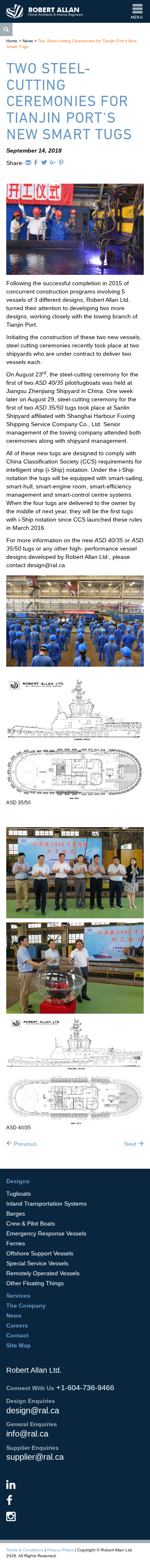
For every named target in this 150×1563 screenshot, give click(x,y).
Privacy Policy (60, 1550)
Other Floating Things (35, 1283)
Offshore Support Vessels (39, 1253)
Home (12, 41)
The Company (26, 1305)
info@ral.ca (27, 1433)
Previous (24, 1144)
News (27, 41)
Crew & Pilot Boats (30, 1223)
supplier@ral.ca (35, 1456)
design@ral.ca (32, 1410)
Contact (17, 1335)
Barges (15, 1213)
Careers (17, 1325)
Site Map (18, 1345)
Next (131, 1144)
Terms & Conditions (24, 1550)
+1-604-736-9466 (85, 1387)
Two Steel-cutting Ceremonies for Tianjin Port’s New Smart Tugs (69, 101)
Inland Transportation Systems (46, 1203)
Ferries (15, 1243)
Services (18, 1295)
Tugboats (18, 1193)
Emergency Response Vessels (46, 1233)
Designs (18, 1181)
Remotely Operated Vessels (43, 1273)
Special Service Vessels (37, 1263)
